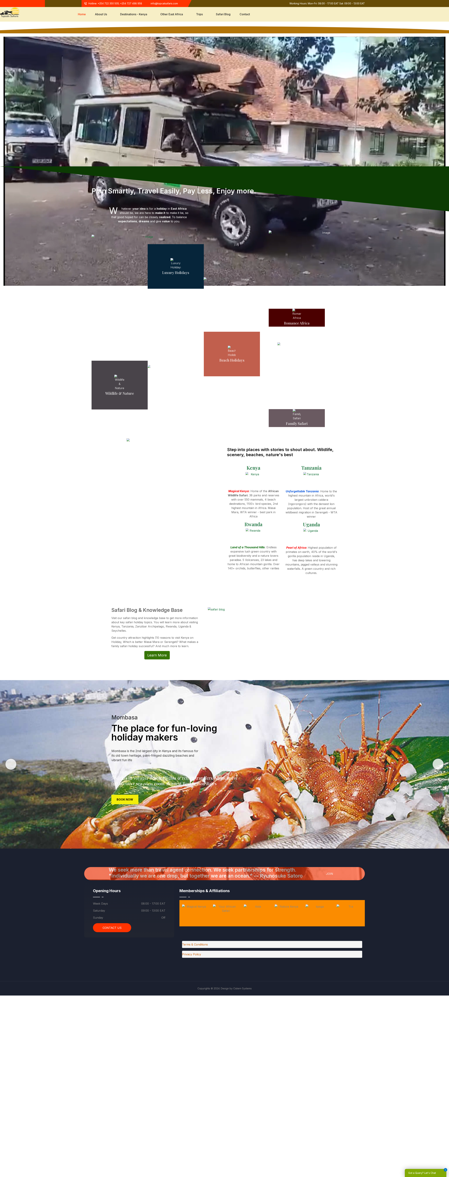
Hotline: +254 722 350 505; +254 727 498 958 (115, 3)
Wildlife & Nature (119, 393)
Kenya (253, 467)
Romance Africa (297, 323)
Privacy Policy (191, 954)
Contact (245, 14)
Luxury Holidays (175, 272)
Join (329, 873)
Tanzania (311, 467)
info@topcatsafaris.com (164, 3)
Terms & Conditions (195, 944)
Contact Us (112, 928)
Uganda (311, 524)
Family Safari (297, 423)
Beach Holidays (231, 360)
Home (82, 14)
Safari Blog (223, 14)
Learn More (157, 655)
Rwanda (253, 524)
